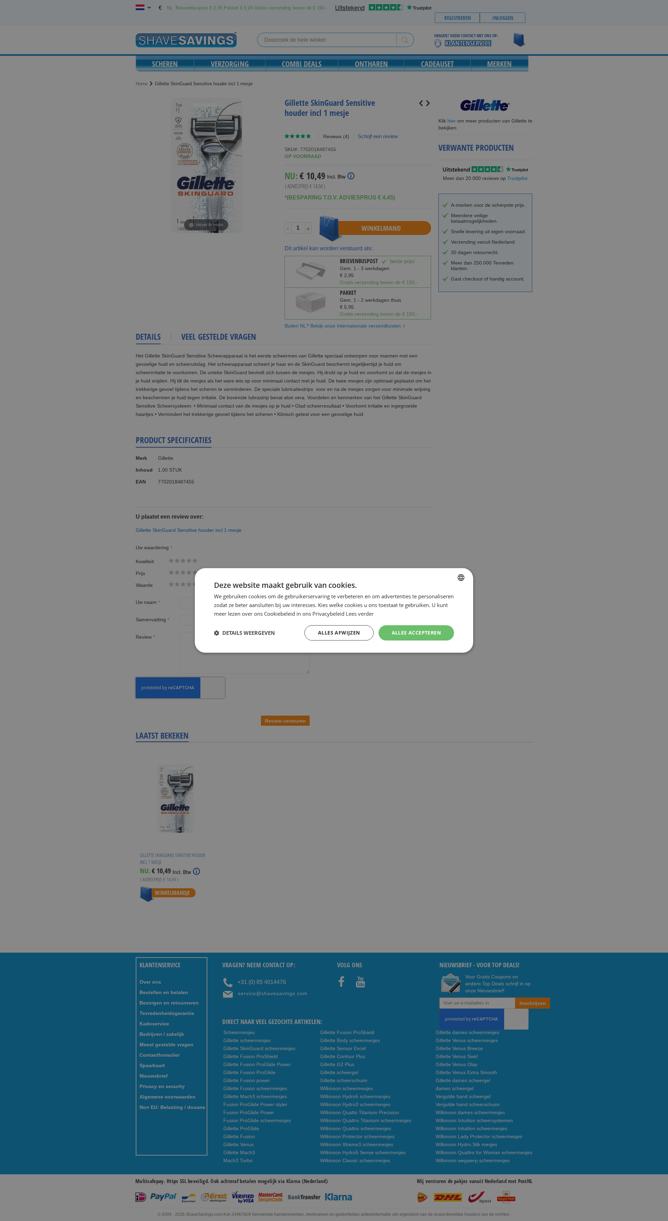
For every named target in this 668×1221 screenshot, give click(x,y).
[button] (244, 633)
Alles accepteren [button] (416, 632)
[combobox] (461, 577)
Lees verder (360, 613)
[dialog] (334, 610)
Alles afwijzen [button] (339, 632)
